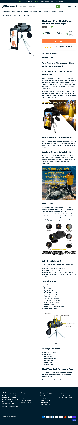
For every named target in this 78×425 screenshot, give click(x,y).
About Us (23, 396)
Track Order (43, 398)
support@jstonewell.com (65, 396)
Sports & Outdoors (57, 11)
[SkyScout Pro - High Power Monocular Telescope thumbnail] (4, 61)
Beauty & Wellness (22, 11)
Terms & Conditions (45, 404)
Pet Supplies (46, 11)
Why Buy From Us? (26, 400)
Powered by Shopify (6, 418)
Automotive (26, 15)
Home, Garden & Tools (8, 11)
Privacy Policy (44, 402)
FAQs (22, 398)
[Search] (58, 6)
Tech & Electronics (35, 11)
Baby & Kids (17, 15)
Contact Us (43, 396)
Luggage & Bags (6, 15)
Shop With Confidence (27, 402)
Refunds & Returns (45, 400)
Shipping (42, 407)
